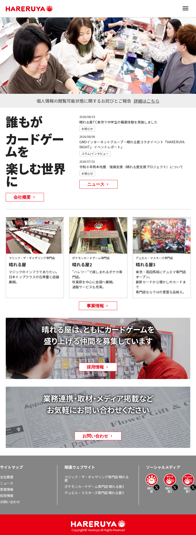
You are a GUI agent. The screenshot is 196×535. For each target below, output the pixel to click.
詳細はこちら (146, 101)
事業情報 (6, 489)
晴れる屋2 (169, 489)
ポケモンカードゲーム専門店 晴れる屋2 (94, 486)
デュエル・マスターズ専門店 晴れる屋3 (94, 492)
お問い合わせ (10, 501)
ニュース (6, 483)
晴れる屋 (151, 489)
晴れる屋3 (188, 489)
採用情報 (6, 495)
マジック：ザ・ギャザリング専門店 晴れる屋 (97, 478)
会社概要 (6, 477)
